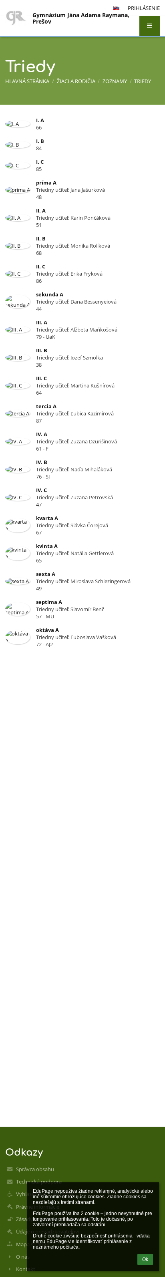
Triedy (142, 81)
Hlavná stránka (27, 81)
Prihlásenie (144, 8)
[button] (149, 26)
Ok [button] (145, 1259)
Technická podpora (39, 1181)
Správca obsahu (35, 1169)
